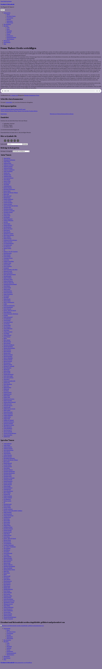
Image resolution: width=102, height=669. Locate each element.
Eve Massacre (7, 247)
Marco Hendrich (8, 560)
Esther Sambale (8, 496)
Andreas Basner (8, 447)
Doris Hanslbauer (8, 491)
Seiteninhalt (7, 13)
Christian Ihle (7, 207)
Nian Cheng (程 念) (8, 378)
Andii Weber (7, 161)
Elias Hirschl (7, 232)
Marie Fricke (7, 563)
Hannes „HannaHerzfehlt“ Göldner (13, 511)
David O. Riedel (8, 483)
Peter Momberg (8, 384)
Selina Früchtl (7, 597)
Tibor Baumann (8, 427)
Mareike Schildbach (9, 345)
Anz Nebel (6, 184)
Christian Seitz (8, 476)
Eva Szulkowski (8, 245)
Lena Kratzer (7, 320)
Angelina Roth (7, 176)
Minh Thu (6, 571)
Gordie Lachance (8, 509)
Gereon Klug (7, 265)
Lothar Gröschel (8, 332)
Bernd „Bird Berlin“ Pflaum (11, 193)
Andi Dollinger (8, 443)
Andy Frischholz (8, 171)
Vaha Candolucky (8, 610)
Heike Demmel (7, 512)
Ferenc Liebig (7, 507)
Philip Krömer (7, 387)
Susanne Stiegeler (8, 423)
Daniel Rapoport (8, 219)
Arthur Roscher (8, 455)
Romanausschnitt (11, 37)
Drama (8, 34)
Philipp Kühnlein (8, 589)
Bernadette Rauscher (9, 458)
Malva (5, 338)
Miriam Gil (6, 369)
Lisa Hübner (7, 550)
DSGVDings (10, 23)
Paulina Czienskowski (9, 381)
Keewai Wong (7, 540)
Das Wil (6, 222)
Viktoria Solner (8, 615)
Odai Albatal (7, 579)
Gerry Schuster (8, 266)
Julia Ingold (7, 524)
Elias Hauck (7, 230)
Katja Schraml (7, 309)
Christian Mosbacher (9, 471)
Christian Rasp (7, 475)
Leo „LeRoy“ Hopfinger (10, 547)
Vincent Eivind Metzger (10, 433)
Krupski (6, 315)
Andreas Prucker (8, 168)
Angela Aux (7, 173)
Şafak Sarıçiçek (8, 404)
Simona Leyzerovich (9, 601)
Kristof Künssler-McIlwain (11, 314)
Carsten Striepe (8, 204)
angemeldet (9, 102)
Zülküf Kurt (7, 436)
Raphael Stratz (7, 394)
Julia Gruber (7, 520)
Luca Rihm (6, 333)
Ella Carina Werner (9, 235)
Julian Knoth (7, 299)
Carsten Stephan (8, 202)
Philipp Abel (7, 588)
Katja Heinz (7, 537)
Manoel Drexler (8, 558)
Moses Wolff (7, 373)
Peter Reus (6, 386)
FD (4, 250)
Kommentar (10, 36)
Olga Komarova (8, 581)
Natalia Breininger (9, 374)
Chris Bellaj (7, 468)
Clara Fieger (7, 214)
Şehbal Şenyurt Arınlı (9, 409)
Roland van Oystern (9, 399)
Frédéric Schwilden (9, 261)
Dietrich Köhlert (8, 488)
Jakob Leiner (7, 289)
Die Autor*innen (11, 16)
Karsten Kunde (8, 530)
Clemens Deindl (8, 480)
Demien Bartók (8, 225)
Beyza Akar (7, 461)
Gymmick (6, 268)
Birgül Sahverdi (8, 463)
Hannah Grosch (8, 271)
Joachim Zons (7, 517)
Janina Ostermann (8, 516)
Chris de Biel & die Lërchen (11, 206)
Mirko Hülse (7, 371)
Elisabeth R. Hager (8, 233)
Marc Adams (7, 340)
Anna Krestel (7, 453)
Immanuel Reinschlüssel (10, 284)
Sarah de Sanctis (8, 405)
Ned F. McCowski (8, 376)
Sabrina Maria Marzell (10, 402)
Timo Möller (7, 606)
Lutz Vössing (7, 337)
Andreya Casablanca (9, 170)
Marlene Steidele (8, 355)
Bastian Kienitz (8, 188)
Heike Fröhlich (8, 278)
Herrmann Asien (8, 279)
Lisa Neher (6, 330)
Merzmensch (7, 363)
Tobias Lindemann (8, 607)
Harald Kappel (7, 276)
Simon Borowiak (8, 412)
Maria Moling (7, 351)
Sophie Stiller (7, 417)
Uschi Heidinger (8, 428)
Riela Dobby (7, 396)
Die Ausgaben (7, 24)
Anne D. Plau (7, 181)
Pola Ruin (6, 391)
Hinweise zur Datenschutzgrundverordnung (61, 114)
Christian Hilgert (8, 470)
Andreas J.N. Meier (9, 165)
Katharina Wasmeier (9, 306)
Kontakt (9, 19)
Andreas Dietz (7, 163)
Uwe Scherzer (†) (8, 609)
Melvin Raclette (8, 361)
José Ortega (7, 519)
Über (5, 44)
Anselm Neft (7, 183)
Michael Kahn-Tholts (9, 570)
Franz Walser (7, 256)
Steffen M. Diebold (9, 420)
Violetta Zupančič (8, 619)
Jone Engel (6, 296)
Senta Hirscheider (8, 599)
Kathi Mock (7, 534)
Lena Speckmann (8, 322)
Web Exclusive (10, 39)
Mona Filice (7, 573)
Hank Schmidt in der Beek (10, 270)
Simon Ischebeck (8, 414)
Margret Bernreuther (9, 348)
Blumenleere (7, 197)
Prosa (8, 29)
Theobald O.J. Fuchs (9, 425)
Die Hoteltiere (7, 227)
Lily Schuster (7, 327)
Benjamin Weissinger (9, 189)
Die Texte (6, 26)
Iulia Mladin (7, 286)
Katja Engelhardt (8, 307)
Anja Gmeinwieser (8, 178)
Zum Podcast (7, 42)
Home (8, 14)
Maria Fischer (7, 350)
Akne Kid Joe (7, 158)
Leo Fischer (7, 324)
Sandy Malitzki (8, 592)
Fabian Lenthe (7, 248)
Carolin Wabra (7, 201)
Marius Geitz (7, 353)
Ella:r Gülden (7, 237)
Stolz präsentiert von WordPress (23, 662)
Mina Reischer (7, 368)
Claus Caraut (7, 215)
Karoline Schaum (8, 529)
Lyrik (8, 28)
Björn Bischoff (7, 196)
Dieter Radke (7, 486)
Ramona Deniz (7, 392)
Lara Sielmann (7, 543)
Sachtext (9, 32)
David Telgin (7, 224)
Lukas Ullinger (7, 335)
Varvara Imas (7, 612)
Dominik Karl (7, 489)
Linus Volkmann (8, 328)
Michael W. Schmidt (9, 366)
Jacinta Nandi (7, 288)
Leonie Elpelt (7, 325)
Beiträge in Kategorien (7, 151)
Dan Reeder (7, 217)
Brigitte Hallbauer (8, 199)
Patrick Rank (7, 583)
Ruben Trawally (8, 400)
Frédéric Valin (7, 263)
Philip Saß (6, 389)
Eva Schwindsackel (9, 243)
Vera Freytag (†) (8, 430)
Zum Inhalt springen (6, 1)
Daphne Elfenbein (8, 220)
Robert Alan (7, 397)
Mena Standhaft (8, 568)
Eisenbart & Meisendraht (7, 4)
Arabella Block (7, 186)
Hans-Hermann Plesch (10, 274)
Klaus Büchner (7, 312)
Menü (2, 10)
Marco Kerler (7, 343)
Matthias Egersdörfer (9, 566)
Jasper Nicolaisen (8, 294)
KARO (5, 304)
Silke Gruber (7, 410)
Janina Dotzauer (8, 292)
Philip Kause (7, 586)
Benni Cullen (7, 191)
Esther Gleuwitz (8, 242)
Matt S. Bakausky (8, 358)
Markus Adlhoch (8, 565)
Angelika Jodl (7, 175)
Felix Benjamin (8, 253)
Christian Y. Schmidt (9, 211)
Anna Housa (7, 179)
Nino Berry (7, 379)
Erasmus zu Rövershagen (10, 240)
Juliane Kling (7, 301)
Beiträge (26, 95)
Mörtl (5, 574)
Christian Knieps (8, 209)
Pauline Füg (7, 382)
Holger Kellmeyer (8, 281)
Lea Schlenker (7, 319)
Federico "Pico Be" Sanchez (11, 251)
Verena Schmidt (8, 432)
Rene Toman (7, 591)
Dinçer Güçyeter (8, 229)
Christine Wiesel (8, 212)
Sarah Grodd (7, 407)
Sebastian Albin (8, 596)
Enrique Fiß (7, 494)
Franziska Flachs (8, 258)
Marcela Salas (7, 342)
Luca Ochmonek (8, 553)
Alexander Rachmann (9, 160)
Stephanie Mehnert (9, 422)
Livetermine (10, 18)
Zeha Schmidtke (8, 435)
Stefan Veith (7, 418)
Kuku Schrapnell (8, 317)
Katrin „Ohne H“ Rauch (10, 310)
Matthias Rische (8, 360)
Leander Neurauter (9, 545)
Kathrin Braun (7, 535)
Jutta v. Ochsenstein (9, 302)
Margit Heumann (8, 346)
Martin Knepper (8, 356)
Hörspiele (9, 31)
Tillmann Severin (8, 604)
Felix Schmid (7, 255)
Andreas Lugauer (8, 166)
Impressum (10, 21)
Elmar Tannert (7, 238)
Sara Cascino (7, 594)
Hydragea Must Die (9, 283)
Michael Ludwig (8, 364)
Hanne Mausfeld (8, 273)
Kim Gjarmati (7, 542)
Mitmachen (7, 41)
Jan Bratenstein (8, 291)
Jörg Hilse (6, 297)
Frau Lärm (6, 260)
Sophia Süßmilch (8, 415)
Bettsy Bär (6, 194)
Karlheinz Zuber (8, 527)
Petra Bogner (7, 584)
